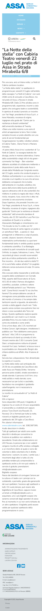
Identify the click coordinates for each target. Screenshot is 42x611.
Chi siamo (21, 20)
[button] (34, 38)
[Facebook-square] (19, 566)
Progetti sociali (11, 558)
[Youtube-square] (23, 566)
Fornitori (8, 556)
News (19, 28)
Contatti (20, 33)
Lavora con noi (11, 560)
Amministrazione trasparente (16, 549)
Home (21, 15)
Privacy (7, 603)
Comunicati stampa (23, 76)
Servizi (20, 24)
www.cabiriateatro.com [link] (12, 425)
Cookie (7, 608)
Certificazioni (10, 554)
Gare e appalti (10, 551)
